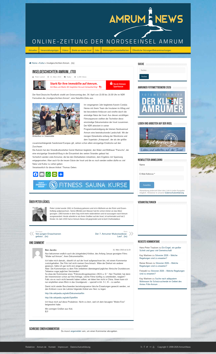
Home (34, 63)
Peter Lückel (40, 77)
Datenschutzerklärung (174, 193)
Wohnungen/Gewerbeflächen (116, 50)
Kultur (42, 63)
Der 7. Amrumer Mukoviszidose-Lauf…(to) (111, 234)
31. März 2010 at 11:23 (121, 250)
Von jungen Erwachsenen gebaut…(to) (48, 234)
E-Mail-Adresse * (147, 174)
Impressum (63, 347)
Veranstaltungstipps (50, 50)
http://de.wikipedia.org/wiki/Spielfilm (61, 297)
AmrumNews (185, 347)
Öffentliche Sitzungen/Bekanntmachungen (151, 50)
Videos (65, 50)
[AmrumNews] (108, 25)
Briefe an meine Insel (81, 50)
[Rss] (141, 347)
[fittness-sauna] (81, 184)
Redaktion (30, 347)
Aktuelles (33, 50)
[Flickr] (150, 347)
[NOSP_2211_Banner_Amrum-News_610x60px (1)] (81, 85)
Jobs (97, 50)
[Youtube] (153, 347)
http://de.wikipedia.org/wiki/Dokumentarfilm (64, 293)
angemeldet (76, 331)
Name (142, 165)
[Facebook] (144, 347)
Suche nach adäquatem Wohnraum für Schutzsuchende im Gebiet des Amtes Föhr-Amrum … (160, 281)
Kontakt (52, 347)
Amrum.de (41, 347)
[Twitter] (147, 347)
